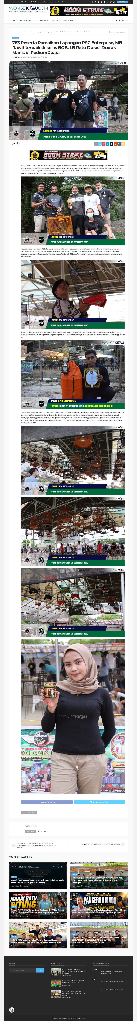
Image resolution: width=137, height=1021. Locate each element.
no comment (36, 57)
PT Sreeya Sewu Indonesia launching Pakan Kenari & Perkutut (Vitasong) (73, 971)
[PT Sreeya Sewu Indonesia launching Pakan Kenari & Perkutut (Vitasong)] (56, 972)
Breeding (53, 2)
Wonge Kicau (16, 57)
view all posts (30, 831)
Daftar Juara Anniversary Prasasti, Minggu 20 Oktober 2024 (73, 981)
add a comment (29, 812)
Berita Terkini (44, 2)
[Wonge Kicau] (28, 9)
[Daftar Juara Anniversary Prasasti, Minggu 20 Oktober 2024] (56, 983)
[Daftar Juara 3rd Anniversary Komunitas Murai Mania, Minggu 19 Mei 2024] (56, 994)
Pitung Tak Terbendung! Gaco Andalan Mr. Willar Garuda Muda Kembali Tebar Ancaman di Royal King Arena (37, 911)
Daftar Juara (34, 2)
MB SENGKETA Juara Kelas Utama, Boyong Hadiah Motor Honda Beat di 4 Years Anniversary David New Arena (37, 941)
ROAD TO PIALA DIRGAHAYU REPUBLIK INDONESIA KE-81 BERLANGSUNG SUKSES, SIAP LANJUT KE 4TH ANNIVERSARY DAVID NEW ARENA (99, 940)
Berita (16, 38)
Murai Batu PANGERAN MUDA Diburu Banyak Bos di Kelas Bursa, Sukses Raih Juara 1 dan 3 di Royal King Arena (99, 911)
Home (27, 2)
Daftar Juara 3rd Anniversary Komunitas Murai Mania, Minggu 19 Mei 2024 (73, 993)
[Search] (126, 20)
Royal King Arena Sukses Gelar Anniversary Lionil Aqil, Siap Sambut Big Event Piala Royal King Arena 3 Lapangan (97, 880)
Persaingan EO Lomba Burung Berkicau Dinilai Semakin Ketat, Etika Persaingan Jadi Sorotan (37, 881)
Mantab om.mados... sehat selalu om (112, 981)
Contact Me (61, 2)
